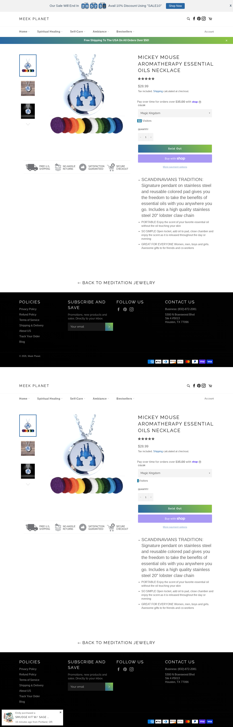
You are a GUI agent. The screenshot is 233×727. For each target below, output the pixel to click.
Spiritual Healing (49, 31)
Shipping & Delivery (31, 325)
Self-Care (77, 31)
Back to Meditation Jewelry (118, 282)
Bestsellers (124, 31)
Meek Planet (34, 19)
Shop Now (175, 5)
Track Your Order (29, 336)
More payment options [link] (175, 166)
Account (209, 31)
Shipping (158, 91)
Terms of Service (29, 320)
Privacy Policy (28, 309)
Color (141, 105)
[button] (146, 78)
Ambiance (100, 31)
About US (25, 330)
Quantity (143, 129)
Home (23, 31)
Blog (22, 341)
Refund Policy (27, 314)
